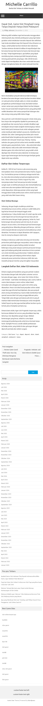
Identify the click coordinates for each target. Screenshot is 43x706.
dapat (22, 334)
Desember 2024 (6, 451)
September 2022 (6, 547)
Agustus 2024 (5, 465)
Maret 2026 (4, 398)
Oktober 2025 (5, 415)
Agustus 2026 (5, 383)
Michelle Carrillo (21, 4)
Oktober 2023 (5, 501)
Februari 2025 (5, 444)
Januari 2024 (5, 490)
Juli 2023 (4, 511)
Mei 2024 (4, 476)
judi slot (4, 658)
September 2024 (6, 462)
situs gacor (5, 625)
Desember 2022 (6, 536)
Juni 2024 (4, 472)
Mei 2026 (4, 390)
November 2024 (6, 454)
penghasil (5, 337)
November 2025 (6, 412)
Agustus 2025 (5, 423)
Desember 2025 (6, 408)
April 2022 (4, 554)
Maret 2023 (4, 526)
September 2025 (6, 419)
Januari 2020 (5, 565)
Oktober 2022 (5, 543)
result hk (5, 631)
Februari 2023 (5, 529)
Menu (21, 15)
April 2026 (4, 394)
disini (32, 334)
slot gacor (5, 647)
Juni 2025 (4, 430)
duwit (37, 334)
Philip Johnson (9, 30)
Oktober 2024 (5, 458)
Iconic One (10, 700)
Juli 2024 (4, 469)
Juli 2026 (4, 387)
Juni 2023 (4, 515)
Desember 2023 (6, 494)
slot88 (4, 652)
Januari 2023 (5, 533)
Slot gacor (5, 679)
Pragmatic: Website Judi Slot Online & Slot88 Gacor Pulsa (31, 353)
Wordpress (31, 700)
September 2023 (6, 504)
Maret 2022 (4, 558)
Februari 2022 (5, 561)
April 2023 (4, 522)
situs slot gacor (7, 669)
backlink (4, 620)
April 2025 (4, 437)
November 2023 (6, 497)
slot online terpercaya (9, 614)
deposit (27, 334)
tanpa (18, 337)
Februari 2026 (5, 401)
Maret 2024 (4, 483)
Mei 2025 (4, 433)
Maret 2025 (4, 440)
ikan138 (4, 641)
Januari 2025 (5, 447)
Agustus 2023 (5, 508)
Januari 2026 (5, 405)
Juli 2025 (4, 426)
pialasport (12, 337)
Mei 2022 (4, 551)
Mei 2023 (4, 519)
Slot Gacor (11, 334)
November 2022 (6, 540)
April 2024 (4, 479)
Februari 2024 (5, 487)
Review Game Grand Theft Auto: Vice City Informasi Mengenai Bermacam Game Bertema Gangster (11, 356)
